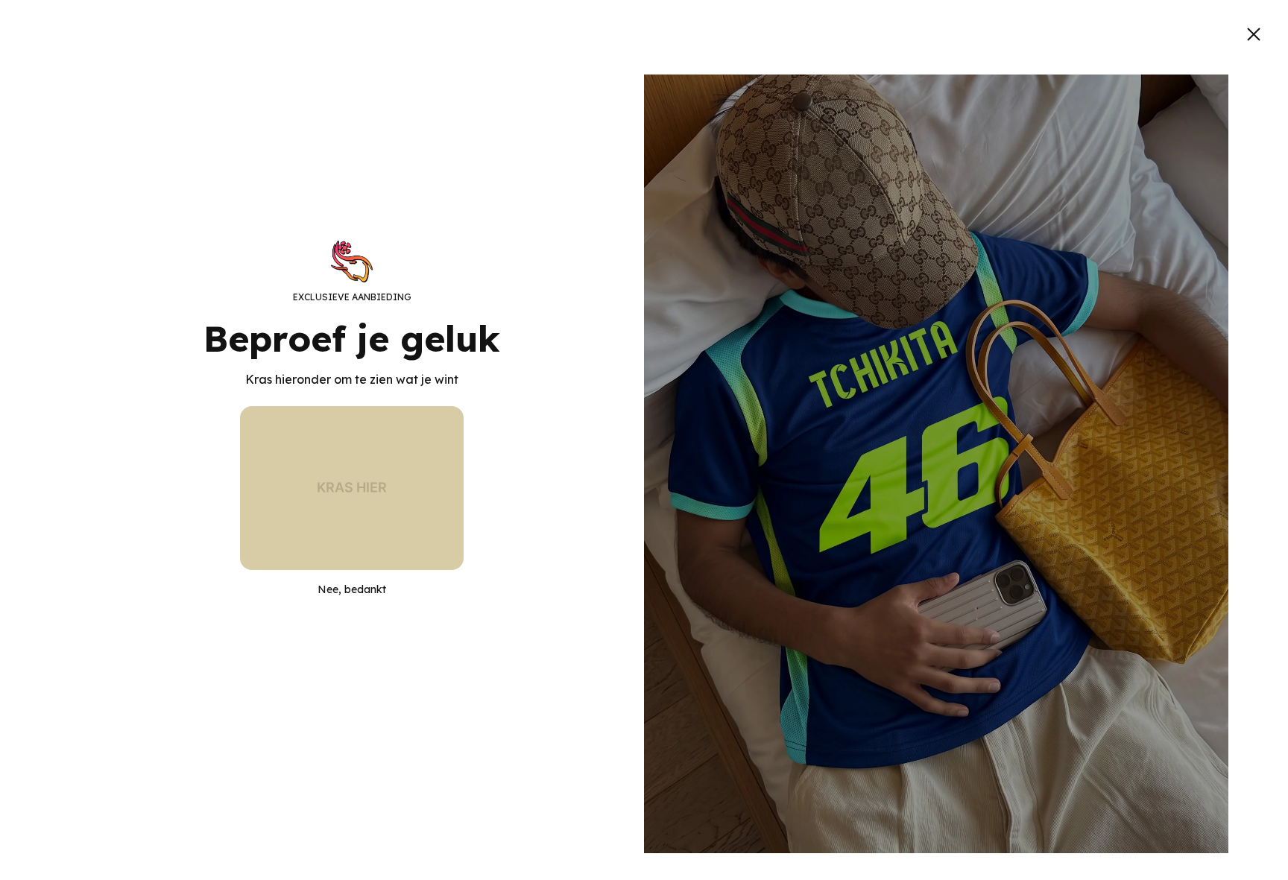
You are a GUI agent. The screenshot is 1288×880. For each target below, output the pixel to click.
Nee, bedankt (352, 589)
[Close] (1254, 34)
